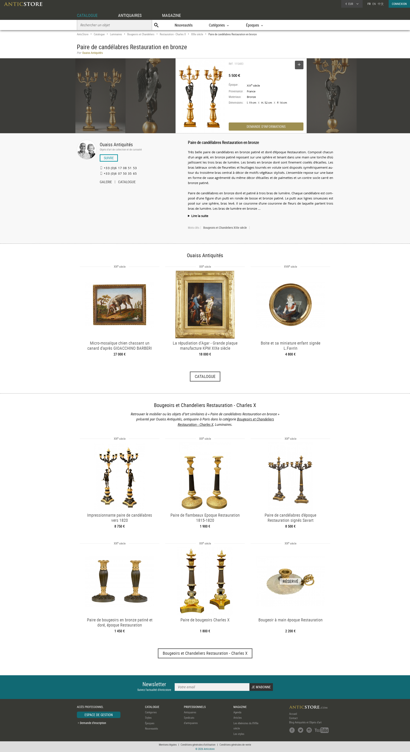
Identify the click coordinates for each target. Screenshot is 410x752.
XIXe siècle (197, 34)
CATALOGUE (87, 15)
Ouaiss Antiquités (116, 144)
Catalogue (99, 34)
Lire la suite (199, 216)
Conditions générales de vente (235, 744)
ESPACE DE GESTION (99, 714)
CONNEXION (399, 4)
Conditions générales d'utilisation (198, 744)
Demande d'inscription (93, 723)
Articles (237, 718)
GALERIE (106, 182)
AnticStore (82, 34)
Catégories (151, 712)
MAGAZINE (171, 15)
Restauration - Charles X (173, 34)
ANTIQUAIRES (130, 15)
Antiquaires (190, 712)
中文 (381, 4)
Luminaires (116, 34)
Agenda (237, 712)
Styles (148, 718)
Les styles (238, 734)
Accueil (293, 714)
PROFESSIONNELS (195, 707)
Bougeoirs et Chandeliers (140, 34)
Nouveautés (184, 25)
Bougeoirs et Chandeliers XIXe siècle (225, 227)
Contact (293, 718)
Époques (149, 723)
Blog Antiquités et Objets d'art (305, 722)
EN (374, 4)
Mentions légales (168, 744)
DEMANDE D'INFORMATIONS (266, 126)
